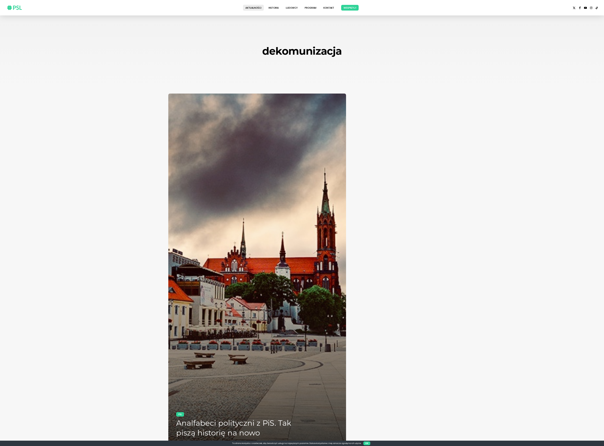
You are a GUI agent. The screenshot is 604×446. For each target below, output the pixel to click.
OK (366, 443)
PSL (180, 414)
